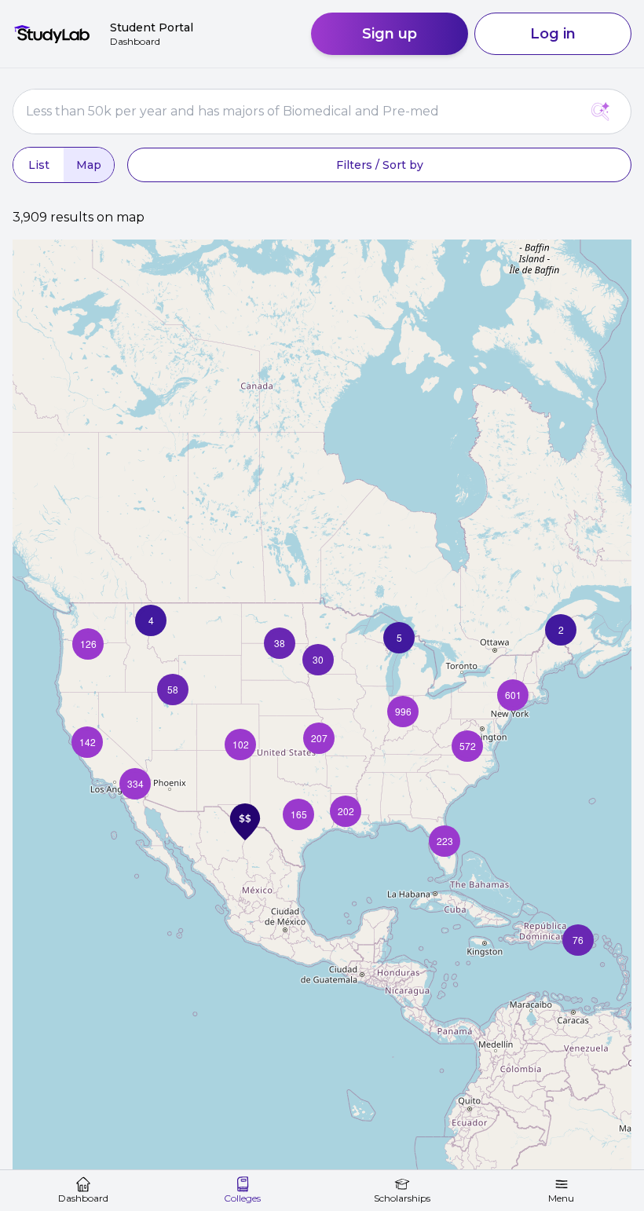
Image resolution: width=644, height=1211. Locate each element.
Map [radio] (88, 165)
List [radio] (38, 165)
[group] (64, 165)
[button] (578, 940)
